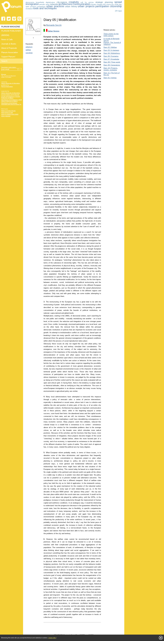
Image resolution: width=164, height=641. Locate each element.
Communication (81, 4)
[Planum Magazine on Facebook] (3, 19)
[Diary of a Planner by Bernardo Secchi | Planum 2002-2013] (33, 34)
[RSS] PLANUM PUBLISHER (9, 114)
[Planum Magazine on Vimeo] (14, 19)
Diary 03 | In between (111, 50)
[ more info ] (52, 638)
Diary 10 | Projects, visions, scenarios (111, 69)
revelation (29, 9)
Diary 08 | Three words (112, 62)
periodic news (44, 4)
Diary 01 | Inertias (110, 78)
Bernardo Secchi (53, 25)
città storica (106, 4)
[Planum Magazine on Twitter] (9, 19)
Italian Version (53, 31)
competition (41, 7)
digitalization (50, 2)
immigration (32, 4)
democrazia (30, 2)
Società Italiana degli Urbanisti (10, 94)
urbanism (29, 47)
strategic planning (104, 2)
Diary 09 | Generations (112, 65)
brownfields (40, 2)
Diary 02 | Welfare (110, 47)
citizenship (116, 6)
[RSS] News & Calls (7, 112)
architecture (65, 4)
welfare (28, 50)
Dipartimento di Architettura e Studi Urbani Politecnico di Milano (11, 100)
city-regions (62, 2)
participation (102, 6)
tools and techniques (45, 8)
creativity (74, 2)
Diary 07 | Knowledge (111, 59)
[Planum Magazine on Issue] (19, 19)
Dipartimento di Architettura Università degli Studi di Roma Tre (11, 103)
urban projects (86, 6)
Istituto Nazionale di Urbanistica (10, 83)
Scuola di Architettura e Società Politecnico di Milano (10, 97)
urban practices (55, 6)
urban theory (71, 6)
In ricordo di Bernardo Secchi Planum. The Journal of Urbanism (112, 41)
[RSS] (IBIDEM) (5, 116)
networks (54, 4)
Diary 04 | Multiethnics (112, 53)
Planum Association (7, 86)
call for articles (87, 2)
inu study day (117, 4)
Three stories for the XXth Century (111, 35)
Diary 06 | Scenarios (111, 56)
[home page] (11, 13)
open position (31, 7)
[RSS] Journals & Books (8, 110)
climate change (96, 4)
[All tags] (118, 11)
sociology (29, 53)
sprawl (118, 2)
